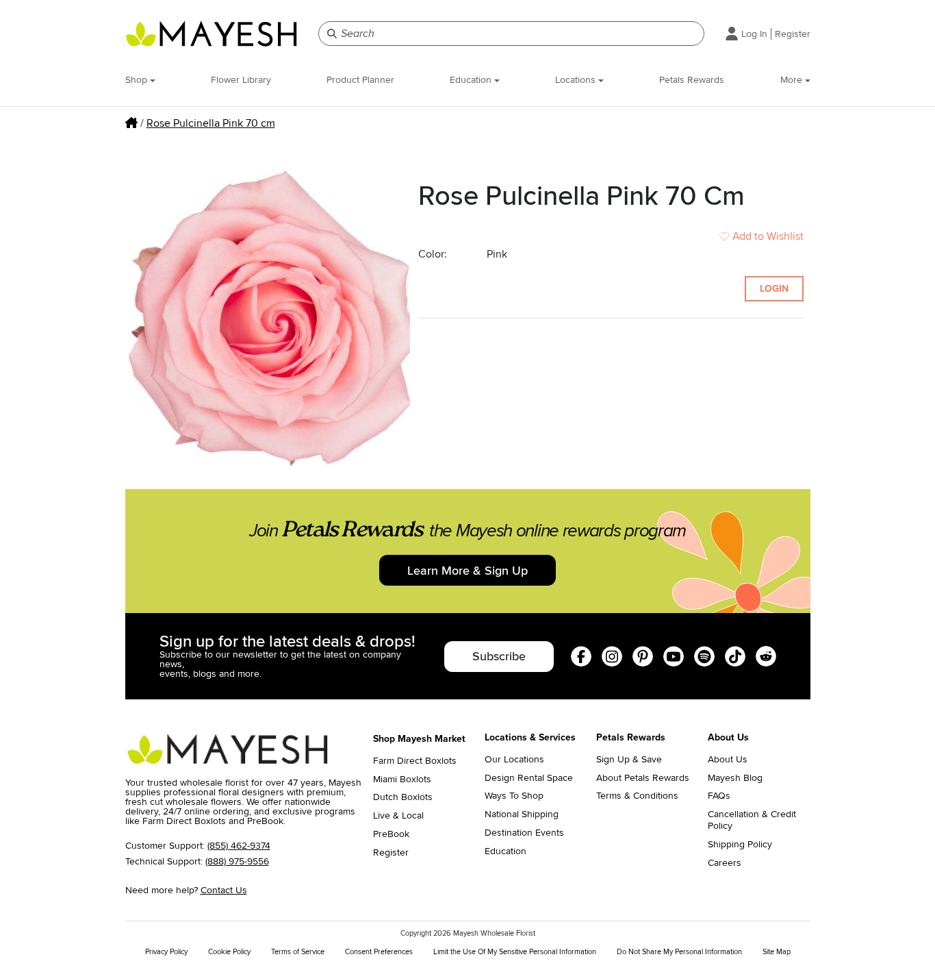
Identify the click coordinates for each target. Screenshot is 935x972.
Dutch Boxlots (403, 797)
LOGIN (774, 289)
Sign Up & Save (629, 759)
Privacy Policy (166, 951)
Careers (724, 863)
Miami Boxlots (402, 779)
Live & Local (398, 815)
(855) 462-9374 (238, 845)
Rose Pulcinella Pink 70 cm (210, 123)
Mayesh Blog (735, 778)
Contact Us (224, 890)
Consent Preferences (379, 951)
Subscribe (499, 656)
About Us (727, 759)
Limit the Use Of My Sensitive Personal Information (514, 951)
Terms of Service (297, 951)
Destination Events (524, 832)
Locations (576, 80)
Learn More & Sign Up (467, 570)
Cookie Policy (229, 951)
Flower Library (241, 80)
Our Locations (514, 759)
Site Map (777, 951)
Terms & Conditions (637, 795)
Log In (754, 34)
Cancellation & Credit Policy (752, 820)
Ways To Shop (514, 795)
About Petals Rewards (642, 778)
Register (792, 34)
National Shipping (522, 814)
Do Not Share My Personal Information (679, 951)
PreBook (391, 834)
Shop (137, 80)
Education (472, 80)
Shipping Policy (740, 844)
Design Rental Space (529, 778)
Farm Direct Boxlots (415, 761)
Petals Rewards (691, 80)
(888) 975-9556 (237, 861)
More (792, 80)
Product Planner (360, 80)
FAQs (719, 795)
